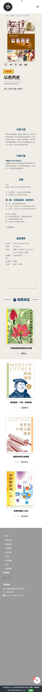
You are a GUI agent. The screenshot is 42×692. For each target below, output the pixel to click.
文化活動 (8, 552)
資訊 (7, 564)
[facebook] (5, 578)
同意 (30, 690)
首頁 (7, 15)
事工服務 (8, 560)
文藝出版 (8, 544)
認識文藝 (8, 540)
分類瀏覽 (12, 15)
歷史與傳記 (19, 15)
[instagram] (10, 578)
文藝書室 (8, 548)
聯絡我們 (8, 568)
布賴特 (10, 89)
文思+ (7, 556)
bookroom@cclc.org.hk (15, 595)
